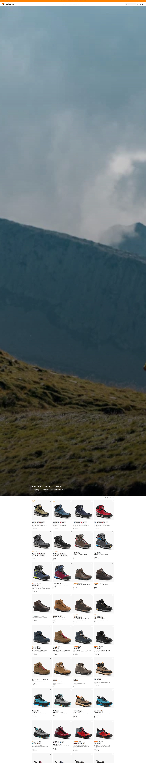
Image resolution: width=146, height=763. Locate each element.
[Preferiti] (140, 4)
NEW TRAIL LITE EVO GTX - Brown (60, 617)
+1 (44, 522)
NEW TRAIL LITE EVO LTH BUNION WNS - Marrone (40, 680)
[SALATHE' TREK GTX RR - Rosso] (40, 522)
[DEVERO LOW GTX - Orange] (79, 711)
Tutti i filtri (36, 497)
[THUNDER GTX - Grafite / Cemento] (79, 553)
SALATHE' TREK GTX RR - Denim (79, 524)
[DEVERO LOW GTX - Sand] (81, 711)
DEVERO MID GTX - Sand (99, 681)
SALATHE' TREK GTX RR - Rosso (100, 524)
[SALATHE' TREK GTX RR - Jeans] (33, 522)
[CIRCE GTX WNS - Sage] (63, 742)
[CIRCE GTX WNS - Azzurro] (61, 742)
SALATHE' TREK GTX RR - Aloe (38, 524)
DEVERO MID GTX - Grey (58, 712)
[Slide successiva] (50, 510)
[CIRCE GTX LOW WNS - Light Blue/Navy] (97, 743)
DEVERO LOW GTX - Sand (78, 712)
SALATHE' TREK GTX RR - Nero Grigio (60, 555)
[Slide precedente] (33, 510)
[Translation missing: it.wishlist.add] (50, 501)
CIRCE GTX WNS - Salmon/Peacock (80, 745)
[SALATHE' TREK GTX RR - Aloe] (35, 522)
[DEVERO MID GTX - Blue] (95, 679)
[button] (112, 497)
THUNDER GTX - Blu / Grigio (37, 587)
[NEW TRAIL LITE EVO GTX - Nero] (56, 616)
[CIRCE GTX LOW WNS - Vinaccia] (95, 743)
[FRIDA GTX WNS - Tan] (56, 680)
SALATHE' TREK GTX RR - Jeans (59, 524)
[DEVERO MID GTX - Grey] (97, 679)
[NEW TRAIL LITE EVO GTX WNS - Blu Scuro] (58, 648)
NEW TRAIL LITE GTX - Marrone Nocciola (81, 584)
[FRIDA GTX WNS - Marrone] (54, 680)
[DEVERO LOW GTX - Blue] (74, 711)
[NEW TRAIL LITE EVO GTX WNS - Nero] (54, 648)
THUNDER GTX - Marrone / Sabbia (80, 554)
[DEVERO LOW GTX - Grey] (77, 711)
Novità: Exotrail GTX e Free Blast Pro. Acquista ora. (73, 1)
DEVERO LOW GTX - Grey (37, 745)
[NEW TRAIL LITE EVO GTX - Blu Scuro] (58, 616)
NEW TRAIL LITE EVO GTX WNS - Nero (102, 650)
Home (33, 483)
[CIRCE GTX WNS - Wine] (56, 742)
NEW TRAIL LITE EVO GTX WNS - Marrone (61, 650)
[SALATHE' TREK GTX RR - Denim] (37, 522)
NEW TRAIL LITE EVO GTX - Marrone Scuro (82, 618)
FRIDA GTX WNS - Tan (57, 682)
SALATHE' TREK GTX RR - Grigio (38, 555)
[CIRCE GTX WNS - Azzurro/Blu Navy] (58, 742)
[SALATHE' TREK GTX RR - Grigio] (42, 522)
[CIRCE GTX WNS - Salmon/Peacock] (54, 742)
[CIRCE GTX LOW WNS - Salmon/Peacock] (100, 743)
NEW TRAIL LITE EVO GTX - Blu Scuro (39, 650)
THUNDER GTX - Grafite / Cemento (101, 554)
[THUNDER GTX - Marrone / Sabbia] (77, 553)
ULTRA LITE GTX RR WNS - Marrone (101, 584)
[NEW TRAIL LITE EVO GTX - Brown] (54, 616)
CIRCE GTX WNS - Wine (57, 744)
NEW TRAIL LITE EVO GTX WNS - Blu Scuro (82, 650)
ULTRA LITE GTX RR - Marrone (38, 616)
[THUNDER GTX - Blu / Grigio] (74, 553)
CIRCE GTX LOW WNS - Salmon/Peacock (102, 745)
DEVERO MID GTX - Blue (37, 712)
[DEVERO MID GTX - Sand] (100, 679)
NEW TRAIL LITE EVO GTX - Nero (101, 618)
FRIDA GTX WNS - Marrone (78, 682)
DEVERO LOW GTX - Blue (99, 712)
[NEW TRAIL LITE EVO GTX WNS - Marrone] (56, 648)
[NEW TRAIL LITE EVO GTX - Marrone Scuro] (61, 616)
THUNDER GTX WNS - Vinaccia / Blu (60, 583)
